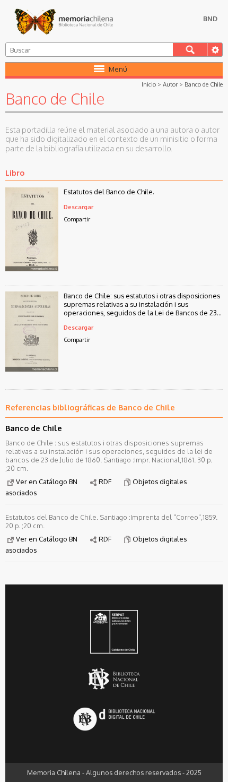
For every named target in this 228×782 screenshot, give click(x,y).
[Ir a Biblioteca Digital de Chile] (114, 719)
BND (210, 18)
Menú (118, 69)
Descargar (78, 207)
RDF (105, 481)
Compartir (77, 219)
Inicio (149, 84)
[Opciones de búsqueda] (214, 49)
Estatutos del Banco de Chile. (109, 191)
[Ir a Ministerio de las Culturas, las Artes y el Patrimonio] (114, 633)
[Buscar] (190, 49)
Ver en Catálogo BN (46, 481)
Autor (170, 84)
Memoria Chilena (64, 21)
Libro (14, 172)
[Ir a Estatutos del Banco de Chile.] (31, 268)
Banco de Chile (204, 84)
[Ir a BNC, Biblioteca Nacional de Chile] (114, 678)
